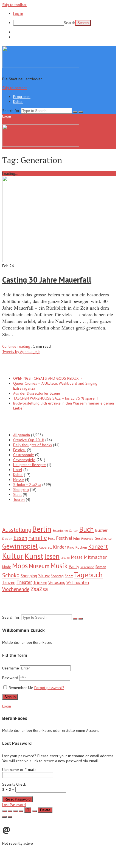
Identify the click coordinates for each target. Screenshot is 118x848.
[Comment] (34, 811)
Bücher (101, 530)
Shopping (21, 489)
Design (7, 538)
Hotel (17, 469)
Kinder (59, 547)
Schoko (10, 575)
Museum (39, 566)
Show (44, 575)
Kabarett (45, 547)
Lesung (65, 558)
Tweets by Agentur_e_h (21, 351)
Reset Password (17, 799)
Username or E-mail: (18, 769)
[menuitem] (64, 23)
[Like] (27, 810)
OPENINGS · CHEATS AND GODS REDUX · (47, 378)
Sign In (10, 697)
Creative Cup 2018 (28, 439)
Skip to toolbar (14, 4)
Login (6, 116)
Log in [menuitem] (18, 13)
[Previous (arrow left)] (4, 817)
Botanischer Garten (65, 531)
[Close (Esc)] (4, 811)
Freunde (87, 538)
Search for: (11, 110)
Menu (16, 116)
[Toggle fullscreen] (15, 811)
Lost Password (14, 804)
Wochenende (15, 589)
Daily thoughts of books (32, 444)
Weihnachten (77, 582)
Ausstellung (16, 529)
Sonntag (57, 576)
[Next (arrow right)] (10, 817)
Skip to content (14, 87)
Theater (24, 582)
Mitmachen (96, 557)
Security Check (14, 787)
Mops (20, 565)
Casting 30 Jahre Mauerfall (46, 280)
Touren (19, 499)
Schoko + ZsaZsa (27, 484)
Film (76, 538)
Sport (69, 576)
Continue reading (16, 346)
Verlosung (56, 582)
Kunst (34, 556)
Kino (70, 547)
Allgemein (21, 434)
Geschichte (103, 538)
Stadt (17, 494)
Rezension (87, 567)
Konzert (98, 546)
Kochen (81, 547)
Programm (21, 32)
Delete (45, 810)
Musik (59, 565)
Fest (51, 538)
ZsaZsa (39, 589)
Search (69, 22)
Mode (6, 567)
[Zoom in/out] (21, 811)
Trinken (40, 582)
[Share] (10, 811)
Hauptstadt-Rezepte (29, 464)
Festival (19, 449)
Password (10, 677)
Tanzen (8, 582)
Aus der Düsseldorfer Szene (36, 393)
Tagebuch (88, 574)
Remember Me (21, 687)
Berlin (41, 529)
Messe (18, 479)
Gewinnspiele (24, 459)
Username (10, 668)
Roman (100, 566)
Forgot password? (49, 687)
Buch (86, 529)
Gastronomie (23, 454)
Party (74, 566)
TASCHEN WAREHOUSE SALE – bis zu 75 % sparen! (55, 398)
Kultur (18, 36)
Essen (20, 537)
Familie (37, 537)
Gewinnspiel (20, 546)
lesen (52, 556)
